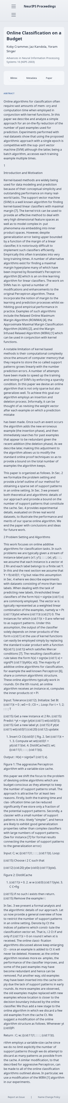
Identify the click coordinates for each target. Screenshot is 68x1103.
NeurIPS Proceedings (40, 6)
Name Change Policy (49, 1097)
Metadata (31, 78)
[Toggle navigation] (13, 6)
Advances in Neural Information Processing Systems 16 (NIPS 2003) (33, 60)
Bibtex (13, 78)
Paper (49, 78)
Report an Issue (16, 1097)
